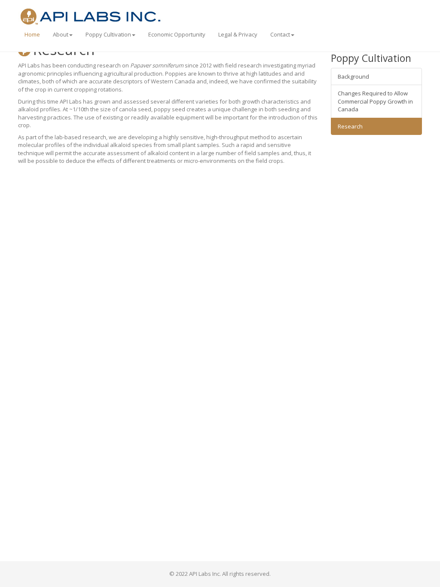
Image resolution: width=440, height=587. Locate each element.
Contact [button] (280, 34)
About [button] (60, 34)
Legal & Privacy (237, 34)
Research (350, 126)
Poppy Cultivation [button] (108, 34)
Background (353, 76)
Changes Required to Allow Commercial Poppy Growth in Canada (375, 101)
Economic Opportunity (176, 34)
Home (32, 34)
